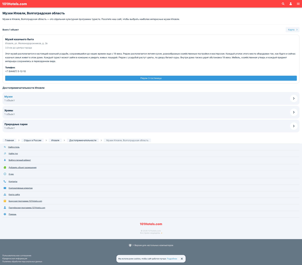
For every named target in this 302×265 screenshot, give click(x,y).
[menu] (298, 4)
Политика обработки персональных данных (22, 261)
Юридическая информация (14, 258)
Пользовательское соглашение (16, 255)
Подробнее (172, 258)
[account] (290, 4)
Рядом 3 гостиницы (151, 78)
